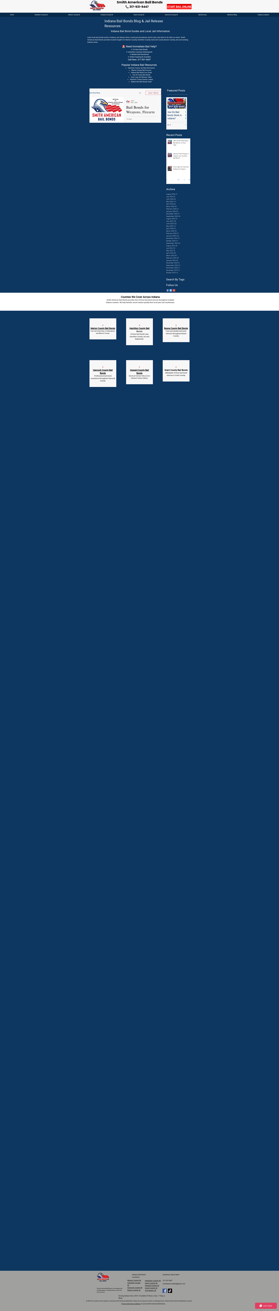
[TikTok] (170, 1291)
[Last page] (189, 180)
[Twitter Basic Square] (170, 290)
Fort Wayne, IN (150, 1290)
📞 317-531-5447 (137, 7)
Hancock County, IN (134, 1287)
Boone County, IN (133, 1290)
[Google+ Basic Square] (174, 290)
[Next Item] (182, 103)
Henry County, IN (151, 1283)
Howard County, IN (152, 1285)
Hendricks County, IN (153, 1280)
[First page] (167, 180)
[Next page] (184, 180)
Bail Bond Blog (94, 93)
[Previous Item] (171, 103)
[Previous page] (172, 180)
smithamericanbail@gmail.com (174, 1284)
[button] (263, 15)
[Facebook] (164, 1291)
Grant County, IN (151, 1288)
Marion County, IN (134, 1280)
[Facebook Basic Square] (167, 290)
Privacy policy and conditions (131, 1304)
